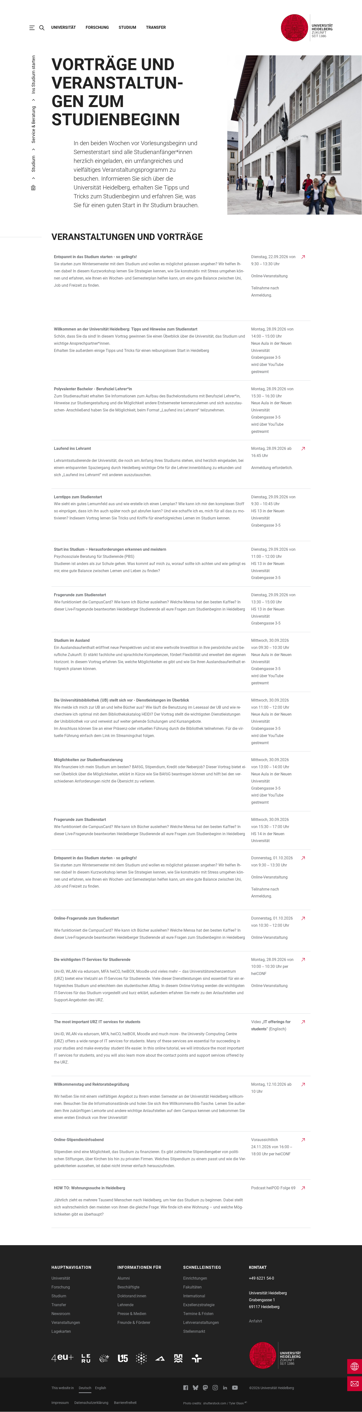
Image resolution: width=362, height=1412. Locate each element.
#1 (246, 1402)
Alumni (123, 1278)
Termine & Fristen (198, 1313)
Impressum (60, 1403)
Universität (63, 27)
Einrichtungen (195, 1278)
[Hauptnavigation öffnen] (34, 27)
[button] (82, 1267)
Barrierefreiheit (125, 1403)
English (100, 1388)
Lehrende (125, 1304)
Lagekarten (61, 1331)
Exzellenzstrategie (198, 1304)
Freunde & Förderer (133, 1322)
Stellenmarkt (194, 1331)
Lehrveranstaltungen (201, 1322)
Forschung (97, 27)
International (194, 1296)
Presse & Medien (131, 1313)
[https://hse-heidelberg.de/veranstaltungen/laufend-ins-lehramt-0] (150, 464)
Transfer (156, 27)
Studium (127, 27)
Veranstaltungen (65, 1322)
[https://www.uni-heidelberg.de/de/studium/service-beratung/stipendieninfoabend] (150, 1155)
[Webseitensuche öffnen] (44, 27)
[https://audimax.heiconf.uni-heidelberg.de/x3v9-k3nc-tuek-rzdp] (150, 930)
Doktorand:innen (131, 1296)
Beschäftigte (128, 1287)
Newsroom (60, 1313)
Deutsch (85, 1388)
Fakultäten (192, 1287)
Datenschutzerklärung (91, 1403)
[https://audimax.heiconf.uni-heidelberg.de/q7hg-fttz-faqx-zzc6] (150, 982)
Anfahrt (255, 1321)
